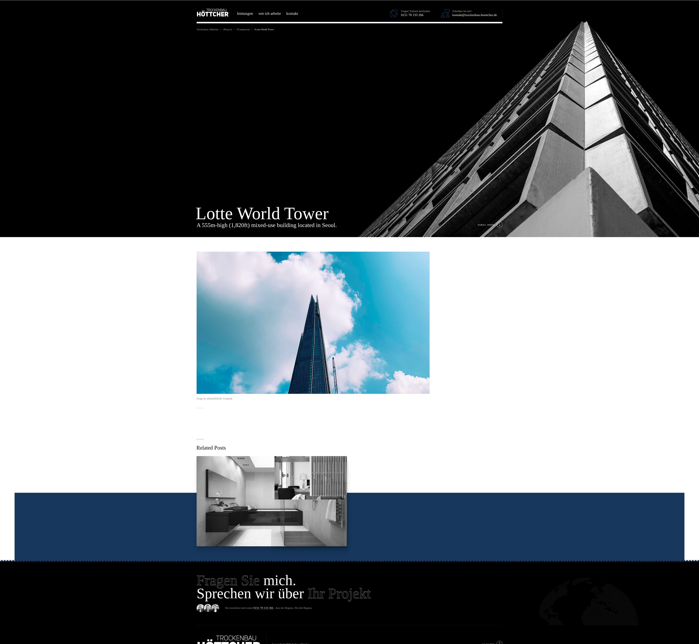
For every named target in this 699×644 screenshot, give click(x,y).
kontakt (292, 13)
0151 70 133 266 (263, 607)
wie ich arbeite (269, 13)
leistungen (245, 13)
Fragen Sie (228, 580)
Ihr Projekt (339, 593)
